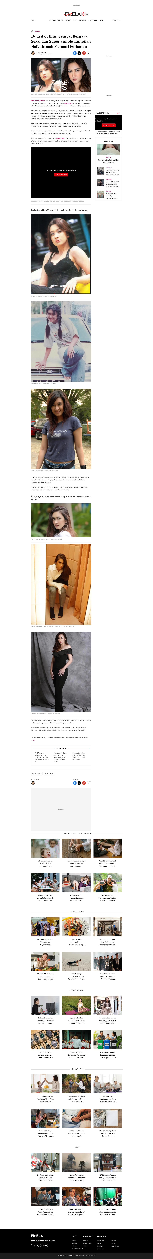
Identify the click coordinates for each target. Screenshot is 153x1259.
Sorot (77, 1147)
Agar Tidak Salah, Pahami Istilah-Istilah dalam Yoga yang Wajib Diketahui (76, 1020)
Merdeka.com (100, 1249)
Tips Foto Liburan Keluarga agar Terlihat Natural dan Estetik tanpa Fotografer (107, 898)
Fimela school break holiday (77, 833)
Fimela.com (100, 1246)
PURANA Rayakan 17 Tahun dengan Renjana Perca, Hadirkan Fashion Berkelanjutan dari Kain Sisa (45, 942)
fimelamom (82, 20)
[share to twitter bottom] (79, 783)
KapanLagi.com (115, 1246)
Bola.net (99, 1243)
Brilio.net (113, 1243)
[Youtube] (46, 1245)
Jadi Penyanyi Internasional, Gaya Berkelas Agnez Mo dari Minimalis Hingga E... (42, 757)
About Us (74, 1240)
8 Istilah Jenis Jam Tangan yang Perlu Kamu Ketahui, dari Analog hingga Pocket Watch (45, 1055)
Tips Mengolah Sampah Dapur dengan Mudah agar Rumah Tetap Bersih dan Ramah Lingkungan (76, 942)
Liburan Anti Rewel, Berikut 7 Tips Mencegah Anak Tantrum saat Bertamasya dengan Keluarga (45, 863)
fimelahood (92, 20)
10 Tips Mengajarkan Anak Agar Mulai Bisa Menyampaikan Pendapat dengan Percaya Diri (45, 1099)
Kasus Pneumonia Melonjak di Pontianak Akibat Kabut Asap (76, 1177)
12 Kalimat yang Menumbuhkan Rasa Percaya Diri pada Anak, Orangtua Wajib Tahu (45, 1133)
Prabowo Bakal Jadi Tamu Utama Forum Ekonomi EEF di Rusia (45, 1212)
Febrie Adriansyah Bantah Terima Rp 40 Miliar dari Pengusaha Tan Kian (76, 1212)
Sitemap (85, 1245)
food (74, 20)
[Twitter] (42, 1245)
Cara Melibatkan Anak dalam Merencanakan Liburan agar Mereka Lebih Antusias (107, 863)
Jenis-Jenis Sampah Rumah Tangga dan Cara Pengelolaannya (108, 1055)
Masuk (114, 20)
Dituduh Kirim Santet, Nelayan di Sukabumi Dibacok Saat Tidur (107, 1212)
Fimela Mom (77, 1069)
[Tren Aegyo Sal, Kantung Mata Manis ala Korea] (108, 149)
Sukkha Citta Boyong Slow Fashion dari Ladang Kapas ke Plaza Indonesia (107, 942)
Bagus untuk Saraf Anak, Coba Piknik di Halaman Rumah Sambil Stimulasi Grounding (45, 898)
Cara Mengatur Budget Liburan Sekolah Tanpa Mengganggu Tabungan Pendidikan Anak (76, 863)
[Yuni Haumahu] (33, 53)
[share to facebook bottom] (75, 783)
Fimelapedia (77, 990)
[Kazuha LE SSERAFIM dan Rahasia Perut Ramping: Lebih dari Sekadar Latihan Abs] (100, 183)
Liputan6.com (100, 1240)
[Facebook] (33, 1245)
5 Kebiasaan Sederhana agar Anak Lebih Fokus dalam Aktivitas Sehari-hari (108, 1099)
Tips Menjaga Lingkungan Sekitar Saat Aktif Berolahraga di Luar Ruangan (76, 976)
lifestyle (52, 20)
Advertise (74, 1245)
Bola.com (113, 1240)
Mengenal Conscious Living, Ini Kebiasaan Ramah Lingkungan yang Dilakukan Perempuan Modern (45, 976)
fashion (60, 20)
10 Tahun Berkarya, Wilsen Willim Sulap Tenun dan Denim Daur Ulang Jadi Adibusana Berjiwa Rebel (107, 976)
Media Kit (85, 1240)
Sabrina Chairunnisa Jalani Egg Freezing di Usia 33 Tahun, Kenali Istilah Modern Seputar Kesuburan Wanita (107, 1020)
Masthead (74, 1243)
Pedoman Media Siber (77, 1248)
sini (34, 740)
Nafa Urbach (68, 103)
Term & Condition (87, 1243)
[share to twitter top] (79, 53)
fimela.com (69, 1255)
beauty (68, 20)
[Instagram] (37, 1245)
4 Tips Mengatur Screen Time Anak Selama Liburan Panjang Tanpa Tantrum (76, 898)
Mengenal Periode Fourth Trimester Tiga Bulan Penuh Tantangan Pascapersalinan (76, 1133)
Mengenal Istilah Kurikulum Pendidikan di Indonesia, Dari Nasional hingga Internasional (76, 1055)
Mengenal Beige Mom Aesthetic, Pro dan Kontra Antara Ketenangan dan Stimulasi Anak (107, 1133)
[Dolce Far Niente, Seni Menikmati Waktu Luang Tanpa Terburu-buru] (100, 171)
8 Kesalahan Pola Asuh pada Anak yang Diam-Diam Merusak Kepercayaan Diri (76, 1099)
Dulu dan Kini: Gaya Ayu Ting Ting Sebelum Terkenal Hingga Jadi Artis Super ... (60, 757)
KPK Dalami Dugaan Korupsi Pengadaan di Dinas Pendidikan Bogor (107, 1177)
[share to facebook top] (75, 53)
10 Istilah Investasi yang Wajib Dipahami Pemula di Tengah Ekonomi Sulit (45, 1020)
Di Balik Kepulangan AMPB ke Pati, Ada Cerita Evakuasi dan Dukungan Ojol (45, 1177)
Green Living (77, 912)
